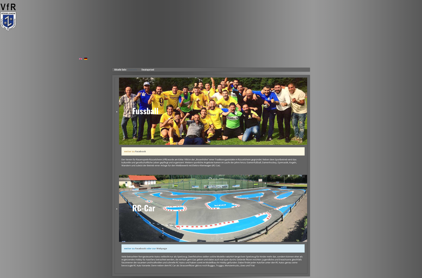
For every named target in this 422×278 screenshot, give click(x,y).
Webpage (161, 248)
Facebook (140, 151)
